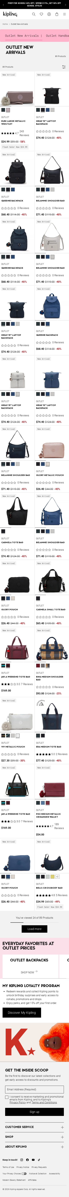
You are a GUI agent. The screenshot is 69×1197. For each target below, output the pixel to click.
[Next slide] (65, 4)
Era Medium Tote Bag (48, 747)
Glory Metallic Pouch (50, 475)
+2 (57, 877)
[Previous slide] (3, 4)
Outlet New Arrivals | (23, 35)
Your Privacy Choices (12, 1174)
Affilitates (32, 1180)
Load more (34, 929)
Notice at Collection (37, 1174)
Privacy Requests (39, 1167)
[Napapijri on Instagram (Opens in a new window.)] (21, 1159)
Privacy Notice (23, 1167)
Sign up (34, 1111)
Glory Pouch (9, 609)
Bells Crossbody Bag (49, 888)
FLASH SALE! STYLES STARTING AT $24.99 (34, 4)
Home (5, 24)
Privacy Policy (18, 1102)
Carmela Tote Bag (12, 542)
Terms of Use (8, 1167)
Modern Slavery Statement (14, 1180)
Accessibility (54, 1174)
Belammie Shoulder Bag (50, 201)
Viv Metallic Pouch (13, 747)
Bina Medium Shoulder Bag (49, 678)
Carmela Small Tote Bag (51, 609)
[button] (3, 110)
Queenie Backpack (12, 201)
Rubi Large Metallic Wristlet (13, 122)
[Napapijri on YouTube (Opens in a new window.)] (33, 1159)
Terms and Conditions (44, 1102)
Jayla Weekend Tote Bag (15, 677)
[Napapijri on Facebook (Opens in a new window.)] (27, 1159)
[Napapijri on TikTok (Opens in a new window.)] (39, 1159)
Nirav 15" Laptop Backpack (46, 122)
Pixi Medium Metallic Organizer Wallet (48, 815)
